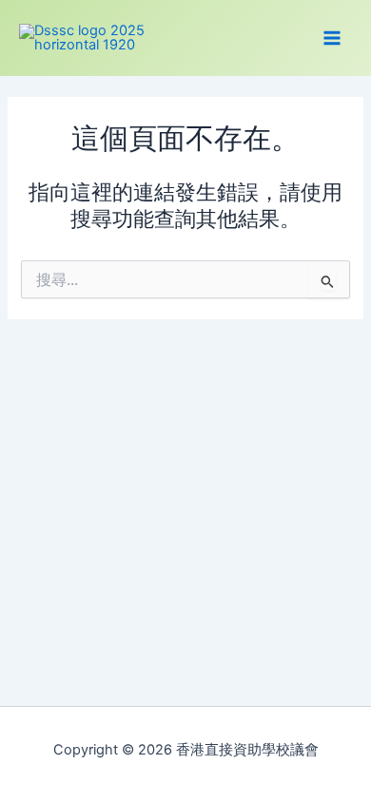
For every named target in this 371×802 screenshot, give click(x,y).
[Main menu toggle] (332, 38)
